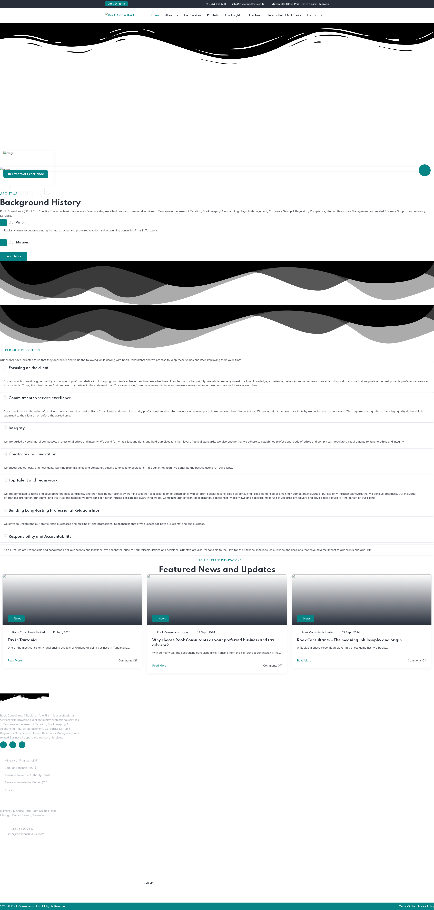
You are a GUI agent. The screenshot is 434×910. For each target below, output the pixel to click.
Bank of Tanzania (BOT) (20, 767)
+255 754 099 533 (215, 4)
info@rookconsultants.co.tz (248, 4)
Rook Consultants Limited (28, 632)
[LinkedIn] (3, 744)
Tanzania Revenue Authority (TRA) (27, 775)
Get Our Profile (116, 3)
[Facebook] (12, 744)
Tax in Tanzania (22, 640)
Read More (15, 660)
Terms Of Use (407, 906)
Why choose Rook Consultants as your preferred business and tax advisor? (213, 642)
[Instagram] (22, 744)
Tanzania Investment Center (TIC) (26, 782)
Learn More (14, 256)
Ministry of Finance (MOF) (22, 760)
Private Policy (426, 906)
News (17, 618)
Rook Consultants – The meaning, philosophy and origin (349, 640)
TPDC (8, 789)
